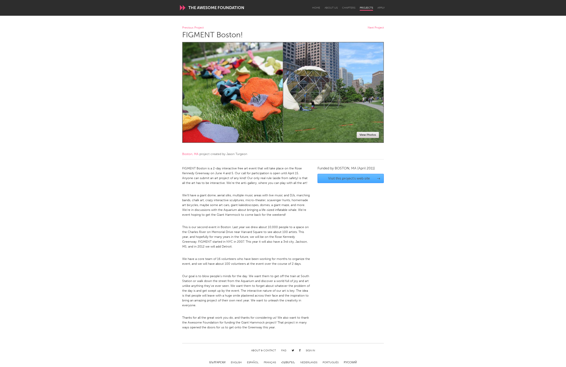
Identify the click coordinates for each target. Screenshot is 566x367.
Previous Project (193, 27)
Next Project (376, 27)
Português (330, 362)
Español (252, 362)
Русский (350, 362)
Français (270, 362)
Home (316, 7)
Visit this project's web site (354, 178)
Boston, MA (190, 154)
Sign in (310, 350)
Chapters (348, 7)
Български (217, 362)
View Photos (367, 134)
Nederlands (308, 362)
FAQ (283, 350)
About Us (331, 7)
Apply (381, 7)
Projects (366, 7)
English (236, 362)
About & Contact (263, 350)
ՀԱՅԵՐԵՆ (288, 362)
